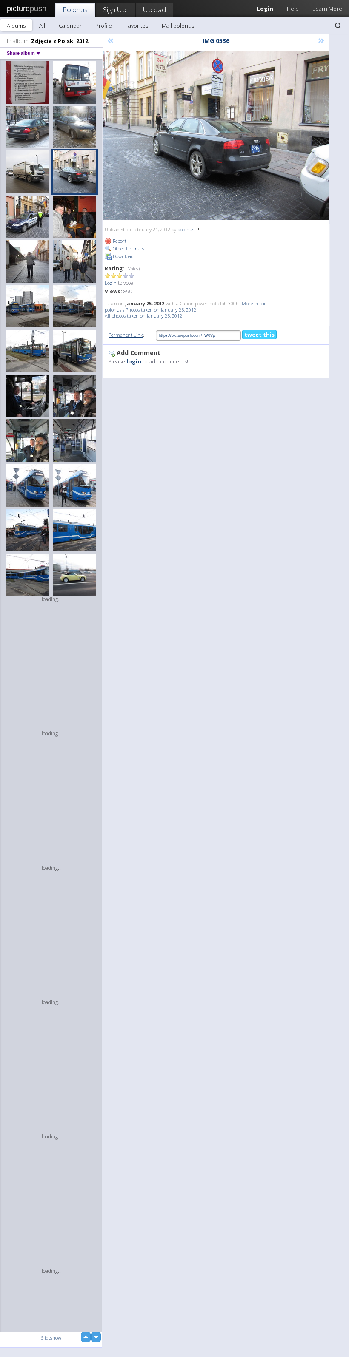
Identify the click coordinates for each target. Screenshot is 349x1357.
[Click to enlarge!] (216, 135)
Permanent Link (126, 335)
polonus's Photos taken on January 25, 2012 (150, 310)
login (133, 361)
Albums (16, 25)
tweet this (259, 334)
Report (119, 241)
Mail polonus (178, 25)
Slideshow (51, 1337)
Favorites (137, 25)
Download (123, 256)
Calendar (70, 25)
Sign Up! (115, 9)
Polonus (75, 9)
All (42, 25)
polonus (185, 229)
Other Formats (128, 248)
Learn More (327, 8)
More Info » (254, 303)
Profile (103, 25)
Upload (154, 9)
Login (111, 283)
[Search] (338, 25)
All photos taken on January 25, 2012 (143, 315)
